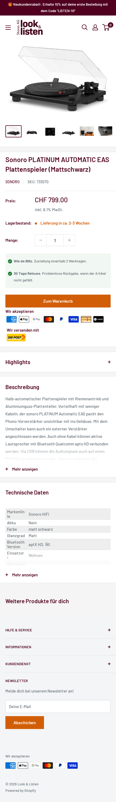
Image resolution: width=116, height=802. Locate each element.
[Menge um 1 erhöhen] (69, 240)
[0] (106, 27)
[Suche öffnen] (85, 27)
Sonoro (12, 182)
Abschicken (24, 722)
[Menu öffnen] (8, 27)
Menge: (11, 240)
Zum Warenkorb (58, 300)
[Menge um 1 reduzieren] (40, 240)
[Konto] (95, 27)
